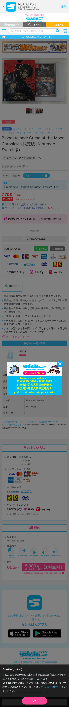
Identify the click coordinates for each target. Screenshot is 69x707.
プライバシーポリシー (50, 686)
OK (34, 700)
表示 (63, 6)
